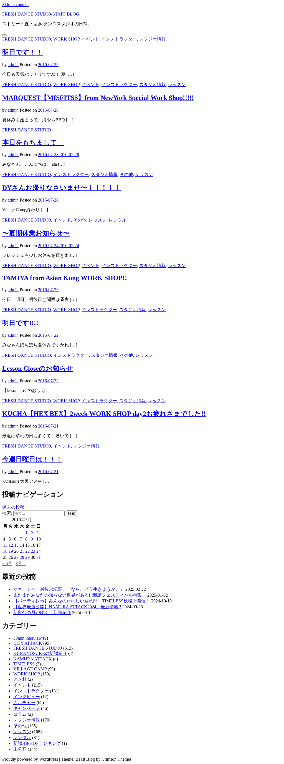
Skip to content (15, 4)
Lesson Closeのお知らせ (37, 368)
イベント (90, 39)
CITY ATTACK (27, 643)
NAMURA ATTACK (32, 659)
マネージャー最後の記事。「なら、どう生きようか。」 (68, 589)
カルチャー (24, 702)
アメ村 (20, 679)
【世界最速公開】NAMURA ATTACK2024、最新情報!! (67, 606)
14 (22, 545)
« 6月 (7, 563)
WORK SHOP (66, 39)
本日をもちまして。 (33, 142)
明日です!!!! (20, 322)
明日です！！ (22, 52)
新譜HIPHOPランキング (37, 743)
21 (22, 551)
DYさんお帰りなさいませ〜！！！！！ (61, 187)
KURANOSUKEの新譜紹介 (40, 653)
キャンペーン (26, 708)
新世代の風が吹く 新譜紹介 (42, 612)
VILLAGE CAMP (30, 669)
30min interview (27, 638)
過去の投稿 (13, 507)
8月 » (21, 563)
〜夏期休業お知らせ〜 (36, 233)
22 (27, 551)
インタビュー (26, 696)
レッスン (177, 84)
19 (11, 551)
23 (33, 551)
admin (13, 64)
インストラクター (119, 39)
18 (5, 551)
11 (5, 545)
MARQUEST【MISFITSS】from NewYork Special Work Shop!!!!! (98, 97)
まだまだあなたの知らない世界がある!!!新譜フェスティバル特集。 (79, 595)
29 (27, 557)
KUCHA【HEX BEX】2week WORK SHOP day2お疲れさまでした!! (104, 413)
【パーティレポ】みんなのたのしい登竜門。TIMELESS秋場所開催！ (81, 601)
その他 (126, 174)
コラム (20, 714)
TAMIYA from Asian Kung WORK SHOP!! (64, 278)
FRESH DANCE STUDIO (26, 39)
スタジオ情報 (152, 39)
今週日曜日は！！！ (32, 459)
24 (38, 551)
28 (22, 557)
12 (11, 545)
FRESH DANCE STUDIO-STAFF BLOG (40, 14)
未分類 (20, 749)
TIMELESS (24, 664)
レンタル (117, 220)
